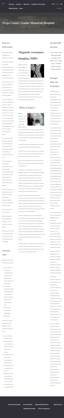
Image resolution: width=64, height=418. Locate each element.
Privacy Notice (27, 404)
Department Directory (42, 404)
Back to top (57, 404)
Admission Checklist (29, 408)
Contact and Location (14, 404)
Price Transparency (44, 408)
